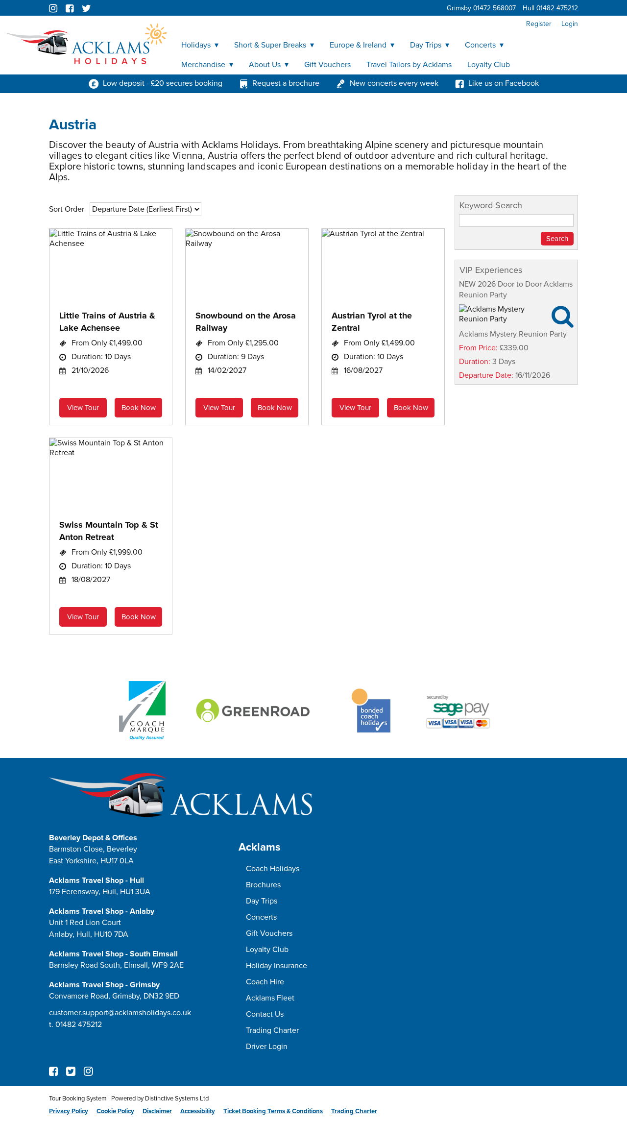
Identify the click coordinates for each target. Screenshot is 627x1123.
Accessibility (197, 1111)
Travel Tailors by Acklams (409, 65)
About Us (265, 65)
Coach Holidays (272, 869)
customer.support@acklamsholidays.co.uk (120, 1013)
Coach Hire (265, 982)
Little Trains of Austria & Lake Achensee (107, 321)
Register (539, 24)
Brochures (263, 885)
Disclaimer (157, 1111)
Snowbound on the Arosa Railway (245, 321)
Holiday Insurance (276, 966)
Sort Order (66, 209)
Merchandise (203, 65)
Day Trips (425, 45)
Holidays (196, 45)
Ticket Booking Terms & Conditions (273, 1111)
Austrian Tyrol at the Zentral (372, 321)
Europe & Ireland (358, 45)
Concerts (480, 45)
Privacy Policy (68, 1111)
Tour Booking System (78, 1098)
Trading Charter (272, 1030)
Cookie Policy (115, 1111)
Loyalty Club (488, 65)
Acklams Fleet (270, 998)
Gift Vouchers (327, 65)
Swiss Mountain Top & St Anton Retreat (108, 530)
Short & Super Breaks (270, 45)
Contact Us (265, 1014)
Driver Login (267, 1046)
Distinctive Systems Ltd (177, 1098)
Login (569, 24)
